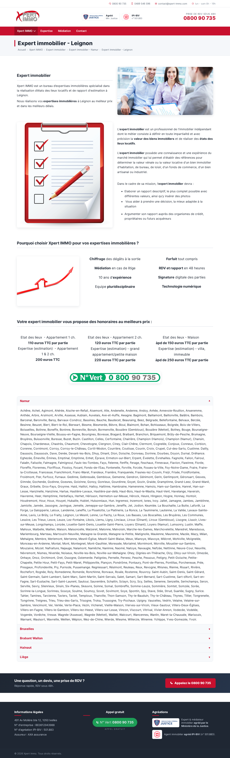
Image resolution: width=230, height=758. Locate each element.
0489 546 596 (142, 3)
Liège (24, 657)
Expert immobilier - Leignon (117, 49)
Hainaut (26, 647)
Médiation (64, 31)
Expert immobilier (56, 49)
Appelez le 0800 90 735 (192, 683)
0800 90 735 (119, 3)
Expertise (46, 31)
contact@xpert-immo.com (172, 3)
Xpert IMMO (24, 31)
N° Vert (116, 722)
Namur (25, 401)
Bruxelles (27, 629)
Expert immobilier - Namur (83, 49)
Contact (81, 31)
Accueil (22, 49)
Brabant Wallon (31, 638)
